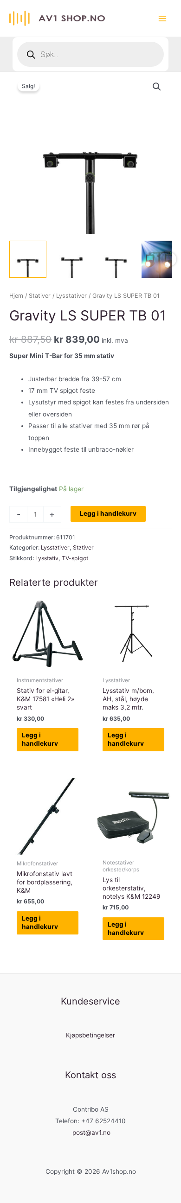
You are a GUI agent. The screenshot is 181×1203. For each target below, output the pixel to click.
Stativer (40, 295)
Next (169, 259)
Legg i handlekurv (108, 513)
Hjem (16, 295)
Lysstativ (46, 558)
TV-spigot (75, 558)
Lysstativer (71, 295)
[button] (157, 86)
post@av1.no (91, 1132)
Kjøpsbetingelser (90, 1035)
